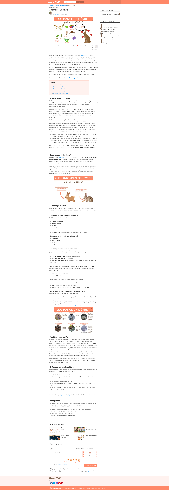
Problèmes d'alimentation (106, 14)
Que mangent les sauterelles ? (108, 31)
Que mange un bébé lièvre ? (60, 87)
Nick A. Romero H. (57, 14)
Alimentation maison (109, 17)
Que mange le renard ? (92, 435)
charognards (75, 305)
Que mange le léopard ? (75, 78)
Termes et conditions (82, 488)
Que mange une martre (65, 429)
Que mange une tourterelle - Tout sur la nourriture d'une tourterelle (110, 37)
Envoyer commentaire (90, 465)
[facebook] (51, 483)
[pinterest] (62, 483)
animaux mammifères (64, 158)
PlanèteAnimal (51, 5)
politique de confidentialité (63, 464)
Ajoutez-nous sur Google (83, 46)
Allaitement (116, 14)
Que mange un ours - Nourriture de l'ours (91, 429)
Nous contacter (74, 488)
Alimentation (57, 5)
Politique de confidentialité (92, 488)
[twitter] (54, 483)
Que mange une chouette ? (65, 436)
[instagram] (57, 483)
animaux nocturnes (63, 352)
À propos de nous (68, 488)
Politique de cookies (101, 488)
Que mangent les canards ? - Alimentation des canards (111, 43)
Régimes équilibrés (63, 5)
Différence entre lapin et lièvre (60, 93)
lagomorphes (83, 55)
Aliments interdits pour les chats (109, 29)
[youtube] (59, 483)
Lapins (95, 51)
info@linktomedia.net (91, 472)
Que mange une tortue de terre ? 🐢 (110, 40)
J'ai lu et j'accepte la (60, 464)
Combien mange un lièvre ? (60, 91)
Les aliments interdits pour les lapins (110, 27)
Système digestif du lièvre (59, 85)
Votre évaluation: (63, 462)
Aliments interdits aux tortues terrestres (110, 25)
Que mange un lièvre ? (59, 89)
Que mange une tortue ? (107, 34)
